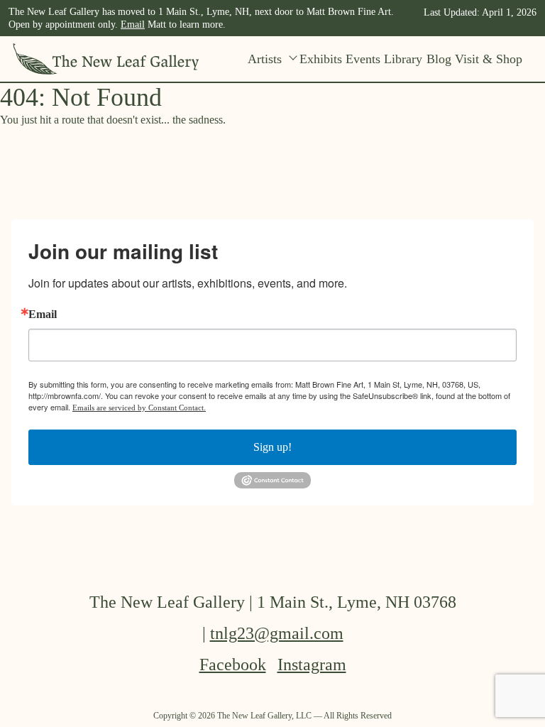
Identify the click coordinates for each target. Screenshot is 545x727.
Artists (265, 59)
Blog (438, 59)
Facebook (232, 664)
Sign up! (272, 447)
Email (133, 24)
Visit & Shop (488, 59)
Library (403, 59)
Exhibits (320, 59)
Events (363, 59)
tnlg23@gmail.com (276, 633)
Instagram (311, 664)
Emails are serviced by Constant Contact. (139, 407)
